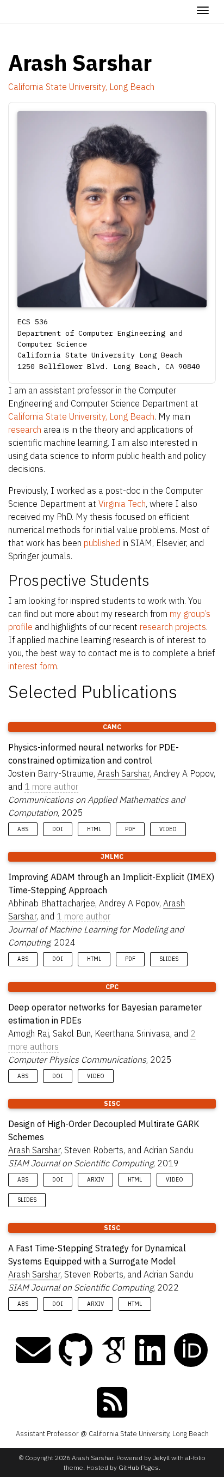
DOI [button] (57, 829)
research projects (173, 626)
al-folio (195, 1458)
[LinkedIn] (150, 1350)
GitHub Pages (139, 1467)
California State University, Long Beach (81, 86)
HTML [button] (94, 829)
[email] (33, 1350)
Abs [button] (22, 829)
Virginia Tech (122, 503)
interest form (32, 666)
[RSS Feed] (112, 1402)
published (102, 542)
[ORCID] (190, 1350)
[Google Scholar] (114, 1350)
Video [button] (168, 829)
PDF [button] (130, 829)
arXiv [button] (95, 1179)
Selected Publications (92, 691)
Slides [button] (168, 959)
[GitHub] (75, 1350)
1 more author (51, 786)
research (24, 429)
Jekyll (161, 1458)
